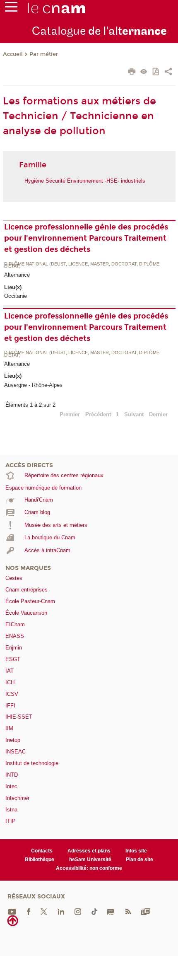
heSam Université (90, 859)
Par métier (43, 54)
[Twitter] (44, 911)
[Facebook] (28, 911)
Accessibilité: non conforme (89, 868)
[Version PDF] (156, 72)
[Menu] (11, 8)
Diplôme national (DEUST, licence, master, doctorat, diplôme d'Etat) (81, 265)
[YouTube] (12, 911)
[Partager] (168, 72)
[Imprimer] (131, 72)
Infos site (136, 851)
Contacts (42, 851)
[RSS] (128, 911)
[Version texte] (143, 72)
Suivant (134, 414)
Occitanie (15, 296)
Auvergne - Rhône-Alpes (33, 385)
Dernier (158, 414)
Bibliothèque (39, 859)
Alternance (17, 275)
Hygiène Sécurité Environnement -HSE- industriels (84, 181)
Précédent (98, 414)
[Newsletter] (145, 911)
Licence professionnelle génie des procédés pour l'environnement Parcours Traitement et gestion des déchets (86, 238)
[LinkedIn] (61, 911)
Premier (70, 414)
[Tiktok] (94, 911)
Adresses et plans (89, 851)
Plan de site (139, 859)
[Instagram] (78, 911)
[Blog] (110, 911)
